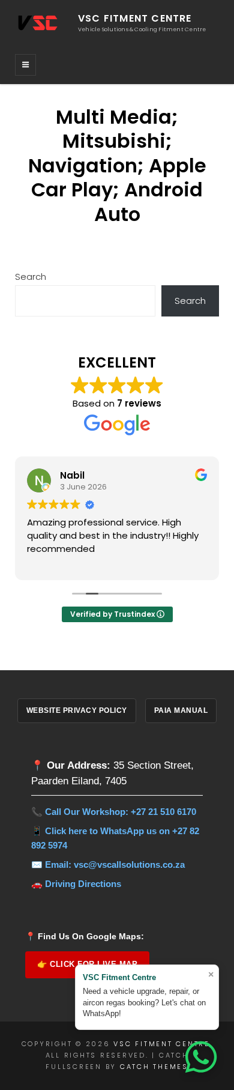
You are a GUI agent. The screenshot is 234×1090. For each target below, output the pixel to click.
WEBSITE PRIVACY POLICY (76, 710)
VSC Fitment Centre (135, 18)
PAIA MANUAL (181, 710)
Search (30, 276)
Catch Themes (154, 1066)
